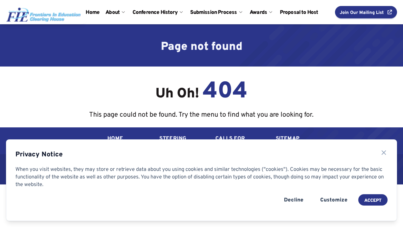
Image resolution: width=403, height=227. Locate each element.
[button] (366, 12)
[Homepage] (37, 12)
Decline (294, 199)
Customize (334, 199)
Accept (373, 200)
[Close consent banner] (384, 152)
